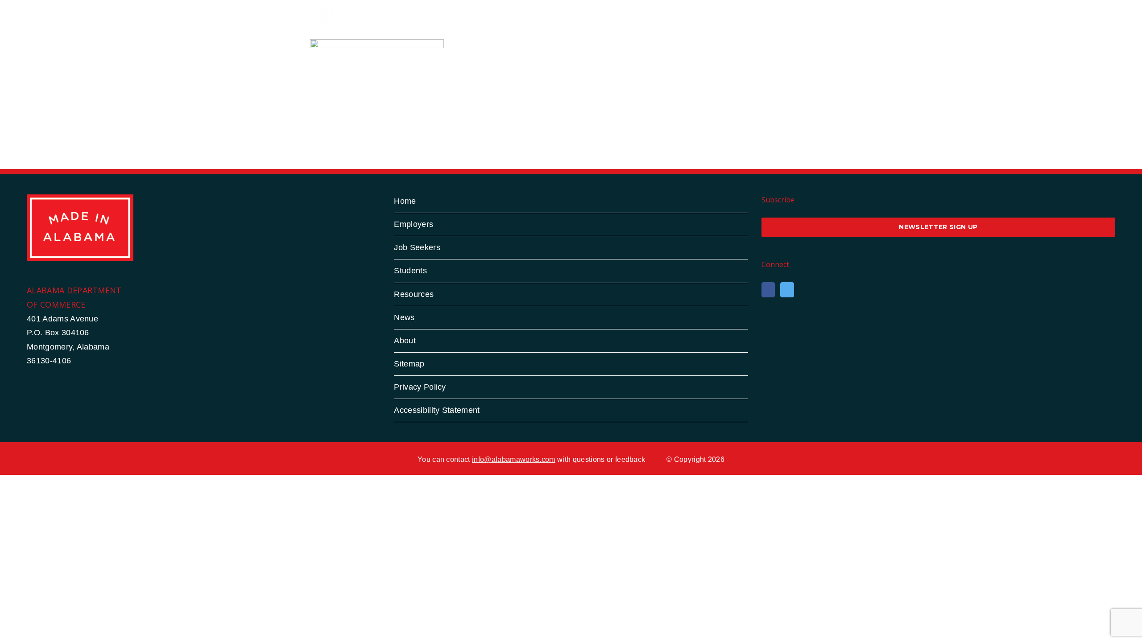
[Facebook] (768, 289)
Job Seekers (417, 247)
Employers (413, 224)
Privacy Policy (420, 387)
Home (405, 201)
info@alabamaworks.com (513, 459)
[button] (818, 19)
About (405, 340)
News (404, 317)
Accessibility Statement (437, 410)
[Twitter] (787, 289)
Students (410, 270)
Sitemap (409, 363)
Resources (414, 294)
